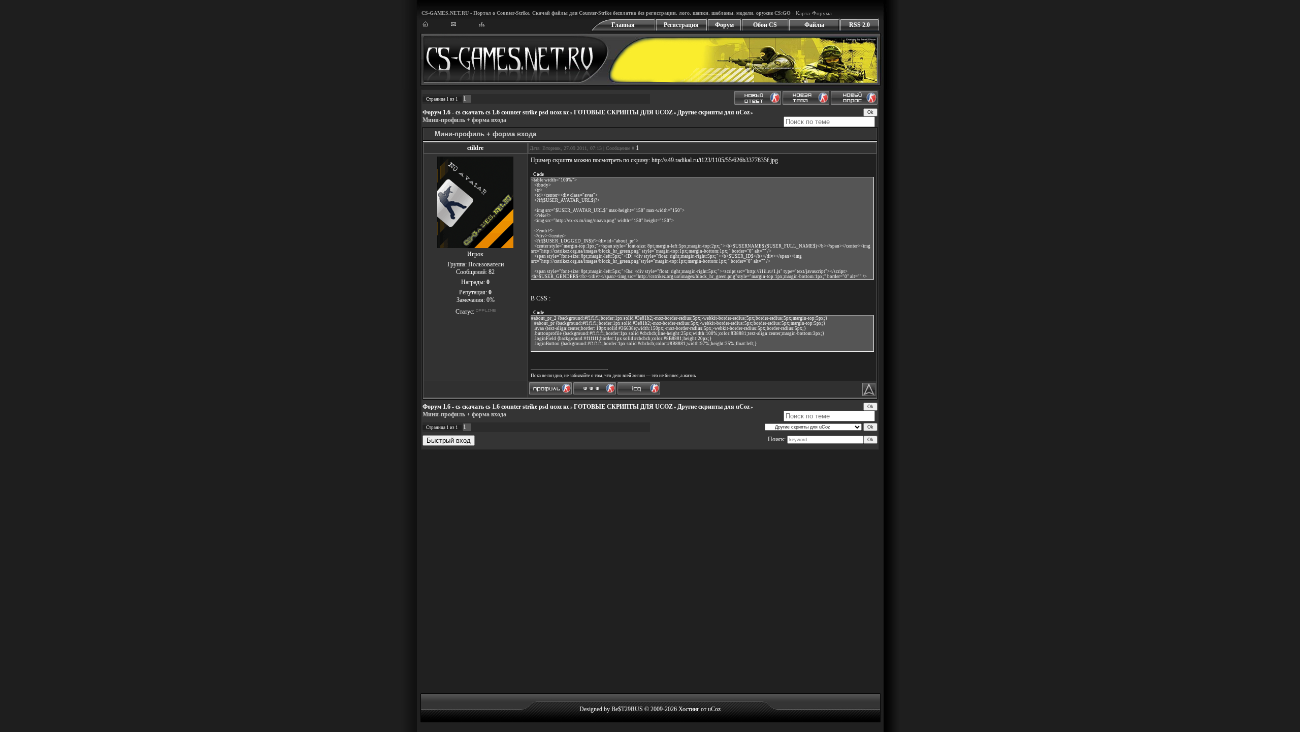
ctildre (475, 147)
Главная (623, 24)
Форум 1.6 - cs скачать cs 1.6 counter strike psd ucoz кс (495, 112)
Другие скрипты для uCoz (713, 112)
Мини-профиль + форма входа (464, 120)
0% (490, 299)
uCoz (714, 709)
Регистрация (681, 24)
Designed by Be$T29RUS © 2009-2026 (628, 709)
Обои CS (765, 24)
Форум (724, 24)
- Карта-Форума (811, 13)
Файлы (814, 24)
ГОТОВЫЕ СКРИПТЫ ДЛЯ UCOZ (623, 112)
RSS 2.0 (859, 24)
